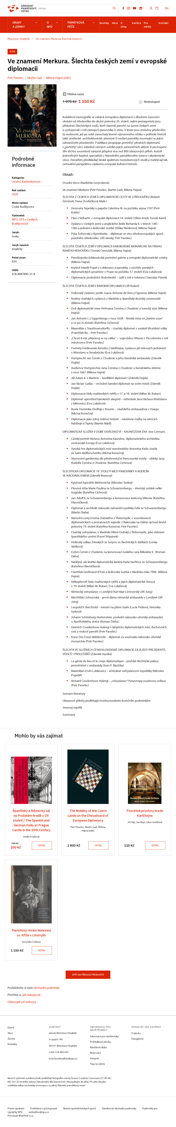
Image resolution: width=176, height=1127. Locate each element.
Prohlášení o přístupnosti (44, 1108)
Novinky (104, 23)
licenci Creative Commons (85, 1078)
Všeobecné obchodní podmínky (119, 1108)
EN (166, 8)
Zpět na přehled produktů (88, 974)
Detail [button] (42, 845)
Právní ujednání (16, 1108)
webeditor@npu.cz (39, 1112)
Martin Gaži (34, 78)
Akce (115, 23)
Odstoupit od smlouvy (22, 1002)
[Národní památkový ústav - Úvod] (22, 8)
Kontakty (12, 1044)
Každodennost (31, 181)
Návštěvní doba (98, 1047)
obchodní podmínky (46, 988)
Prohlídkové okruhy (100, 1041)
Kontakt (163, 23)
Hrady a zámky (19, 25)
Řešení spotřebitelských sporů (79, 1108)
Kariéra (136, 23)
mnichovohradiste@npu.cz (63, 1058)
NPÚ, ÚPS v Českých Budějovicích (25, 221)
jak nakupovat (31, 995)
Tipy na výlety (97, 1063)
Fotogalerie (137, 1038)
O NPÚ (49, 25)
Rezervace (95, 1052)
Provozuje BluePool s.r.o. (21, 1115)
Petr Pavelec (16, 78)
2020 (15, 194)
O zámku (136, 1033)
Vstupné (94, 1058)
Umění (16, 181)
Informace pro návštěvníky (104, 1036)
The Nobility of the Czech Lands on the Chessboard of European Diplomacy (88, 815)
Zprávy (11, 1038)
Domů (11, 1027)
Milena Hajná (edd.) (58, 78)
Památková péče (76, 25)
